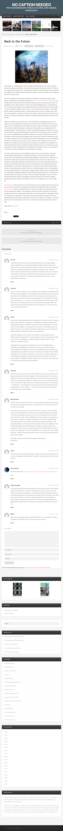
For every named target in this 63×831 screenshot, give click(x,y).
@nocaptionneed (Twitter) (11, 610)
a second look (8, 663)
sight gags (7, 708)
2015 (6, 759)
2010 (6, 775)
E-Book (47, 597)
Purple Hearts (40, 100)
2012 (6, 769)
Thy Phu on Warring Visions (12, 652)
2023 (6, 735)
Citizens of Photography (11, 644)
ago (12, 86)
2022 (6, 738)
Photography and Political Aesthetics (14, 640)
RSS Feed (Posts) (9, 613)
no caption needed (9, 697)
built (6, 674)
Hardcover (14, 597)
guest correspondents (10, 693)
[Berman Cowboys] (31, 66)
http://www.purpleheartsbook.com (49, 471)
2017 (6, 753)
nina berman (15, 468)
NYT (34, 100)
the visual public (9, 712)
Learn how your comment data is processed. (37, 567)
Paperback (20, 597)
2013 (6, 765)
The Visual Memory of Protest (13, 648)
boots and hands (9, 671)
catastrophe (8, 678)
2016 (6, 756)
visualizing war (20, 34)
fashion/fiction (8, 689)
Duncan (13, 259)
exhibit (51, 100)
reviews (7, 704)
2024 (6, 732)
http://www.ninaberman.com (30, 471)
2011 (6, 772)
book (48, 100)
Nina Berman (15, 206)
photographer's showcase (11, 701)
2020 (6, 744)
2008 (6, 781)
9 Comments (50, 46)
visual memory (10, 34)
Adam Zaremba (15, 485)
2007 (6, 784)
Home (3, 34)
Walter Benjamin (8, 185)
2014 (6, 762)
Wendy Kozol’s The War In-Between (14, 636)
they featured (24, 300)
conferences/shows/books (11, 682)
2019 (6, 747)
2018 (6, 750)
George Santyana (9, 189)
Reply (12, 282)
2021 (6, 741)
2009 (6, 778)
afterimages (8, 667)
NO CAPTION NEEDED (31, 4)
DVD (54, 100)
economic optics (9, 686)
